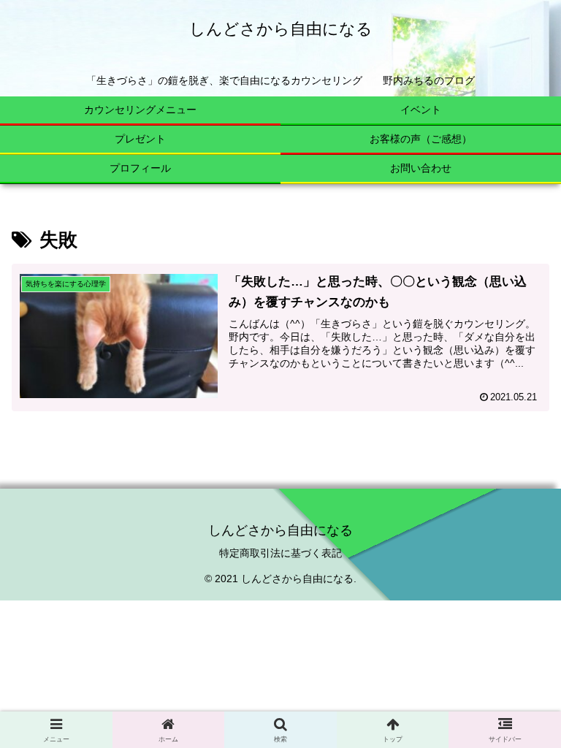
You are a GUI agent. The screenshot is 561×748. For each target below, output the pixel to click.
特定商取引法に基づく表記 (280, 553)
